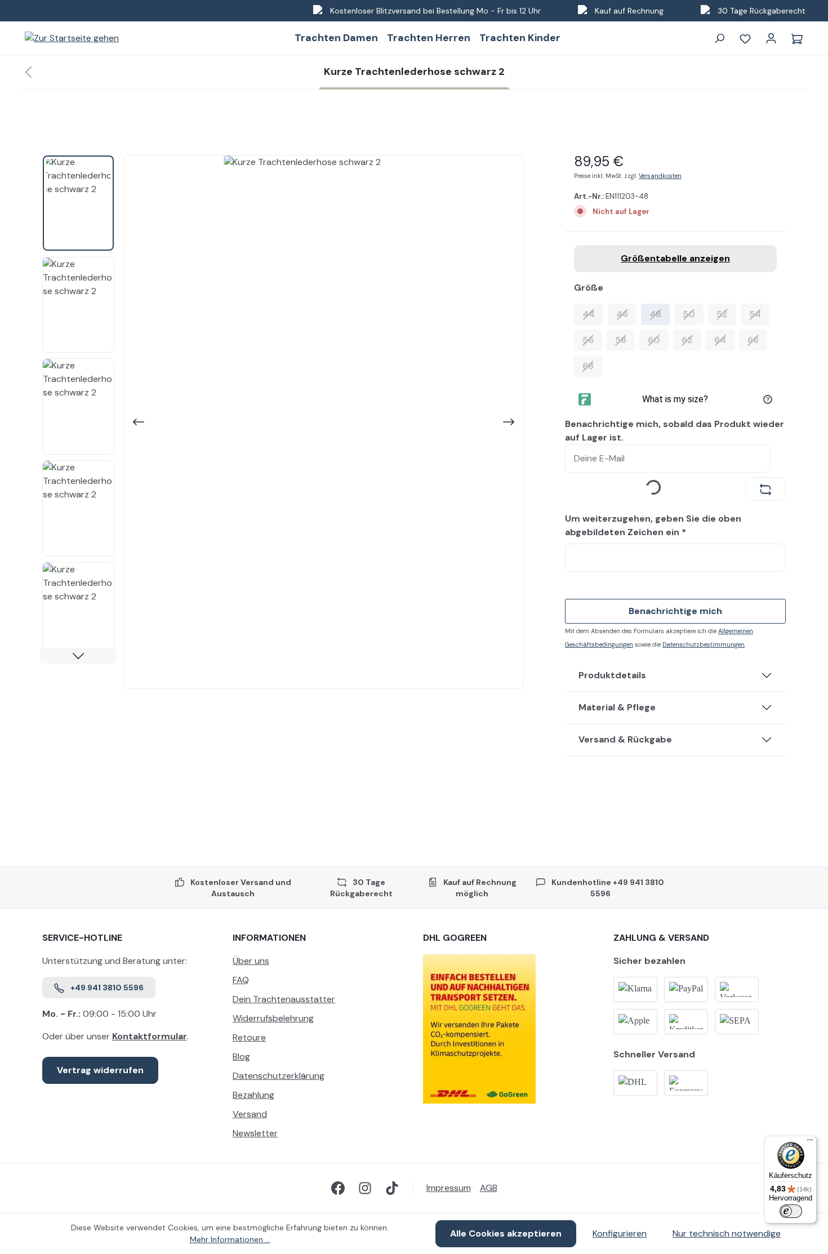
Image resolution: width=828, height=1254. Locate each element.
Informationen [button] (269, 938)
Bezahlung (253, 1095)
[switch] (791, 1211)
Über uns (251, 961)
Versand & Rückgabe (625, 739)
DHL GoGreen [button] (455, 938)
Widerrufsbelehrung (273, 1018)
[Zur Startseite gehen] (72, 38)
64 (724, 339)
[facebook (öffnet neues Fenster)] (338, 1188)
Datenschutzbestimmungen (703, 644)
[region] (283, 422)
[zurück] (28, 72)
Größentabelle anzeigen (675, 258)
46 (626, 314)
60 (658, 339)
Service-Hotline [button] (82, 938)
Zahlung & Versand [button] (661, 938)
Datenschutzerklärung (278, 1076)
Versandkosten (660, 176)
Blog (241, 1056)
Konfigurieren (620, 1233)
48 (659, 314)
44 (592, 314)
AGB (488, 1188)
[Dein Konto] (771, 38)
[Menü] (810, 1142)
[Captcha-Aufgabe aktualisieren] (766, 489)
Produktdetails (612, 675)
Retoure (249, 1037)
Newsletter (255, 1133)
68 (592, 365)
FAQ (241, 980)
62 (691, 339)
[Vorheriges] (137, 422)
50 (693, 314)
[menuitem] (319, 963)
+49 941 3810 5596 (107, 987)
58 (625, 339)
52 (726, 314)
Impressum (448, 1188)
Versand (250, 1114)
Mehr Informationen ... (230, 1239)
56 (592, 339)
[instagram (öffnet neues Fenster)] (365, 1188)
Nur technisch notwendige (727, 1233)
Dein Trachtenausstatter (284, 999)
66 (757, 339)
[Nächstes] (509, 422)
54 (759, 314)
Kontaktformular (149, 1036)
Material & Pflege (617, 707)
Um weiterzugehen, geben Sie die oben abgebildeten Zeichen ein (653, 525)
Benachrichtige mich (675, 611)
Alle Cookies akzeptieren (506, 1233)
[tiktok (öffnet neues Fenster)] (392, 1188)
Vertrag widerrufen (100, 1070)
